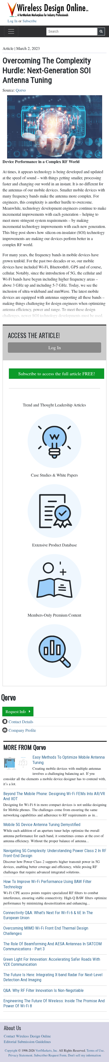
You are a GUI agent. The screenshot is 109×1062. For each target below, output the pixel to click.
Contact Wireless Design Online (27, 1036)
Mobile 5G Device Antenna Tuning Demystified (41, 824)
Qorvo (21, 90)
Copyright (11, 1050)
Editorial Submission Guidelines (27, 1041)
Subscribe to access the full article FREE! (56, 373)
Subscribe (30, 20)
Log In (13, 20)
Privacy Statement (20, 1055)
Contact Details (21, 721)
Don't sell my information (84, 1055)
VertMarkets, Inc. (46, 1050)
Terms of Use (95, 1050)
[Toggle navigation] (11, 31)
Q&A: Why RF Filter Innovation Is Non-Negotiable (43, 990)
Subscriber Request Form (50, 1055)
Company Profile (22, 730)
